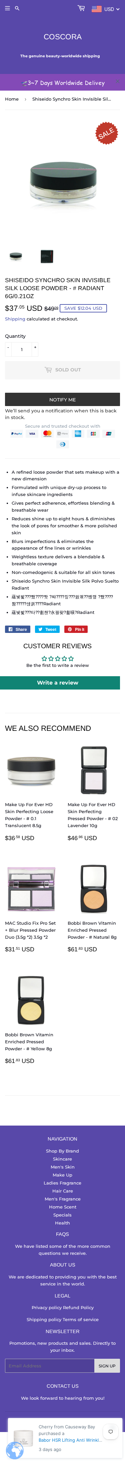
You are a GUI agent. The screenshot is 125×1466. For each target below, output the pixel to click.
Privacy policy (47, 1307)
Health (62, 1222)
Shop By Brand (62, 1151)
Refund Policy (78, 1307)
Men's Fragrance (63, 1199)
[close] (118, 81)
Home (12, 99)
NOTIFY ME (62, 400)
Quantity (15, 336)
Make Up (62, 1175)
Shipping (15, 318)
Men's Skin (63, 1167)
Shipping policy (45, 1319)
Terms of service (81, 1319)
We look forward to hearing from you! (62, 1398)
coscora (63, 37)
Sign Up (107, 1365)
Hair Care (62, 1191)
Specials (62, 1215)
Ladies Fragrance (62, 1183)
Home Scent (62, 1207)
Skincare (62, 1159)
